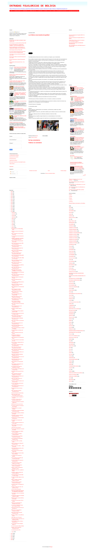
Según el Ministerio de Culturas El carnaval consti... (17, 444)
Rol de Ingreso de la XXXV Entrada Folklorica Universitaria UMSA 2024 (20, 67)
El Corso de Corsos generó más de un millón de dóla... (17, 314)
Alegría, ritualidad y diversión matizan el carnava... (16, 480)
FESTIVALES (71, 283)
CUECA (70, 259)
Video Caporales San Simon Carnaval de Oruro (16, 391)
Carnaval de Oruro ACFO (14, 156)
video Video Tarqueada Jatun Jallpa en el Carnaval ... (17, 258)
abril (12, 224)
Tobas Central (12, 163)
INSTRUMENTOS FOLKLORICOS (75, 293)
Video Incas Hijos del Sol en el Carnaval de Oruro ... (16, 379)
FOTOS (50, 10)
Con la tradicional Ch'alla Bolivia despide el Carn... (17, 439)
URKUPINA (45, 10)
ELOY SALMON (71, 269)
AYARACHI (71, 215)
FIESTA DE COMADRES (73, 286)
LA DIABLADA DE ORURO (14, 155)
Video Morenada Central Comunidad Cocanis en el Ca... (17, 395)
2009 (12, 538)
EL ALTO (70, 266)
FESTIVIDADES (71, 285)
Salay (70, 340)
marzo (13, 225)
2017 (12, 205)
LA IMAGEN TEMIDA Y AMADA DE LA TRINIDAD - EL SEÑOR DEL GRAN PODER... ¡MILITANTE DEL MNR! (20, 94)
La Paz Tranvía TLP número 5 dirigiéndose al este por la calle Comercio (79, 148)
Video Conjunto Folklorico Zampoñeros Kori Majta (15, 302)
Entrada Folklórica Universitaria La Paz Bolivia (77, 203)
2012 (12, 533)
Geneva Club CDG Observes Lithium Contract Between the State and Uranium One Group (79, 120)
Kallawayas (71, 298)
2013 (12, 211)
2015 (12, 208)
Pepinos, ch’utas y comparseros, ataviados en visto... (17, 468)
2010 (12, 536)
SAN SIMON (71, 344)
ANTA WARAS (71, 210)
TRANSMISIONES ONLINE (73, 366)
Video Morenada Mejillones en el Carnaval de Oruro (17, 326)
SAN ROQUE (71, 342)
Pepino (70, 322)
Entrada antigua (63, 170)
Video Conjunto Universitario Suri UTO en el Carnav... (17, 248)
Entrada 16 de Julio (72, 271)
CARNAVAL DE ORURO (17, 10)
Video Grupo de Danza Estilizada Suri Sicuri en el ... (17, 318)
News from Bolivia (73, 118)
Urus (70, 369)
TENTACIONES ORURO (73, 359)
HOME (11, 10)
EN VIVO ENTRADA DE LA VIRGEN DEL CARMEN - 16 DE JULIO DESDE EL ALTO (17, 45)
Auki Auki (70, 212)
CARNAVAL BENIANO (73, 229)
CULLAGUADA (71, 261)
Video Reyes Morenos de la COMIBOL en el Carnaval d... (16, 270)
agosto (13, 218)
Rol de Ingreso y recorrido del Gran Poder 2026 (18, 42)
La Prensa (71, 201)
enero (13, 531)
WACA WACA (71, 379)
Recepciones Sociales (73, 337)
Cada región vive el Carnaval (16, 517)
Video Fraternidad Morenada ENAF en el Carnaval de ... (17, 256)
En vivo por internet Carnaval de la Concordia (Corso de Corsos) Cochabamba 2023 (17, 52)
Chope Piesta (71, 251)
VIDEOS (54, 10)
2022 (12, 197)
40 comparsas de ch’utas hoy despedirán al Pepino (16, 367)
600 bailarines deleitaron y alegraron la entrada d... (16, 335)
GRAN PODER (40, 10)
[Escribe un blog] (44, 135)
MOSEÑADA (71, 313)
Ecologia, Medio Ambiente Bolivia (76, 108)
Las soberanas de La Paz (15, 529)
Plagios (70, 323)
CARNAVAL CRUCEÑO (73, 236)
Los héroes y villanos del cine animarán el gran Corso (16, 400)
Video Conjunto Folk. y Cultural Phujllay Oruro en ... (16, 292)
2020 (12, 200)
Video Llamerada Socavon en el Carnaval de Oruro (17, 323)
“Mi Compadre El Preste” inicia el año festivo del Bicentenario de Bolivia (79, 129)
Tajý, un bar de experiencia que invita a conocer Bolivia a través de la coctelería (79, 168)
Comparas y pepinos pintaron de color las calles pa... (17, 473)
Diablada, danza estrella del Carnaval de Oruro (16, 528)
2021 (12, 199)
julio (12, 219)
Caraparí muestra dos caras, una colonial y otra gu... (17, 487)
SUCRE (70, 352)
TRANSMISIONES (25, 10)
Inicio (49, 170)
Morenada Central (72, 310)
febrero (13, 227)
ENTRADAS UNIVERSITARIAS (74, 280)
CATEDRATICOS (72, 244)
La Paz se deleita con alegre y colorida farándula (16, 434)
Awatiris (70, 214)
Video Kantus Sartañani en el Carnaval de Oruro (16, 246)
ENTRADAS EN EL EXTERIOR (74, 278)
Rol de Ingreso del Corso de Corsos (73, 10)
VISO (70, 377)
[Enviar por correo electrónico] (42, 135)
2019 (12, 202)
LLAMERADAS (71, 305)
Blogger (51, 546)
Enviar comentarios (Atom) (50, 173)
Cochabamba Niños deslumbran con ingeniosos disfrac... (17, 519)
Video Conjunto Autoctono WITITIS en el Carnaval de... (17, 265)
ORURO (70, 318)
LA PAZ (70, 300)
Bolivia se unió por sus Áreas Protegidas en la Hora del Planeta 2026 (79, 110)
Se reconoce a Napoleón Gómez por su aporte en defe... (17, 506)
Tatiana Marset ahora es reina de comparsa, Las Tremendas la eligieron (76, 41)
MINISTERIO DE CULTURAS (74, 308)
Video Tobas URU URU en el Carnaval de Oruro (16, 268)
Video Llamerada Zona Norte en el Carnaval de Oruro (17, 352)
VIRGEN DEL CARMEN (73, 376)
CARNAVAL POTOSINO (73, 242)
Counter (70, 395)
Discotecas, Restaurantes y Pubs (76, 166)
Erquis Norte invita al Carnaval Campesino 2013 (16, 513)
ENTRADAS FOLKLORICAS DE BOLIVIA (33, 6)
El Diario (70, 194)
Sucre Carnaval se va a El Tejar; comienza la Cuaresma (17, 436)
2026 (12, 191)
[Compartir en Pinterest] (47, 135)
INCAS (70, 291)
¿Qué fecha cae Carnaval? (16, 427)
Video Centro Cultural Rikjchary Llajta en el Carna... (16, 251)
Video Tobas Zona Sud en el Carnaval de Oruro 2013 (16, 347)
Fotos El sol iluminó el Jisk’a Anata (17, 392)
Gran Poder (72, 155)
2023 (12, 196)
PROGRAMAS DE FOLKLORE (74, 332)
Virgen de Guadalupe (72, 374)
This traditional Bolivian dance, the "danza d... (77, 181)
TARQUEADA (71, 357)
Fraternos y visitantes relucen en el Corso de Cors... (17, 381)
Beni (70, 219)
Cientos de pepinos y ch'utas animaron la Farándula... (16, 482)
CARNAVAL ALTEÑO (72, 227)
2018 (12, 203)
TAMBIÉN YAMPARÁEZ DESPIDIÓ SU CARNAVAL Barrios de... (17, 239)
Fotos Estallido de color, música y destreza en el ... (17, 521)
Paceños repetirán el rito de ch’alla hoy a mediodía (17, 453)
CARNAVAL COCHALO (73, 234)
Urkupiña (70, 367)
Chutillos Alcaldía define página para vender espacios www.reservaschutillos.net (17, 81)
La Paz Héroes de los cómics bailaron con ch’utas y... (16, 463)
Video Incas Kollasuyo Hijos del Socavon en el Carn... (16, 260)
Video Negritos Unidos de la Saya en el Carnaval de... (17, 345)
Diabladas (70, 263)
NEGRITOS (71, 315)
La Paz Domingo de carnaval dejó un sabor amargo (17, 475)
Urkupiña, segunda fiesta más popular (16, 122)
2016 (12, 206)
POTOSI (70, 327)
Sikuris (70, 350)
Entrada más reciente (33, 170)
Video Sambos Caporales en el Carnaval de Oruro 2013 (16, 316)
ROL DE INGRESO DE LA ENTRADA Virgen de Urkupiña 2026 (20, 109)
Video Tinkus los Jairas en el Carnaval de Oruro (16, 263)
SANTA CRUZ (71, 345)
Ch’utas (70, 246)
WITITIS (70, 381)
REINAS (70, 339)
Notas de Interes (34, 137)
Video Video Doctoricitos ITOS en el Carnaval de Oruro (17, 275)
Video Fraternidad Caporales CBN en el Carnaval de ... (17, 244)
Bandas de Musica (72, 217)
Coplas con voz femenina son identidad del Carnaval (16, 503)
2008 (12, 539)
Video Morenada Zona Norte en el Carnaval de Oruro (17, 376)
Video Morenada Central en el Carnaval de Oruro (16, 360)
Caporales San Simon (13, 160)
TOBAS (70, 362)
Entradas (12, 171)
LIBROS (70, 303)
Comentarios (13, 173)
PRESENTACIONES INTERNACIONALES (76, 330)
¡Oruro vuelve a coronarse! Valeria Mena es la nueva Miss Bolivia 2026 (79, 88)
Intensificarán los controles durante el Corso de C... (17, 418)
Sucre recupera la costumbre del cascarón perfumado (17, 458)
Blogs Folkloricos (72, 220)
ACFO (70, 207)
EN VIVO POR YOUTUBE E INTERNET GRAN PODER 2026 (19, 127)
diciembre (13, 212)
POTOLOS (71, 325)
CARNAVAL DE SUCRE (73, 239)
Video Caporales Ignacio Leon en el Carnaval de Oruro (17, 357)
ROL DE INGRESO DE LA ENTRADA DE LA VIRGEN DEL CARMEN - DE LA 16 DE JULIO (17, 48)
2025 (12, 193)
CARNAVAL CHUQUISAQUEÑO (74, 232)
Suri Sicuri (71, 354)
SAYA (70, 347)
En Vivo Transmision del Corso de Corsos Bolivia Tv (17, 384)
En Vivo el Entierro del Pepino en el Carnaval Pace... (17, 369)
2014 (12, 209)
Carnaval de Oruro (13, 158)
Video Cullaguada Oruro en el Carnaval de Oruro (16, 306)
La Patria (70, 196)
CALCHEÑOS (71, 224)
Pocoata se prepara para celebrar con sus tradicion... (17, 432)
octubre (13, 215)
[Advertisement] (42, 20)
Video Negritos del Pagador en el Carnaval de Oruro (17, 364)
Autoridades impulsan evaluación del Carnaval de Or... (17, 416)
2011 (12, 535)
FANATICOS (71, 281)
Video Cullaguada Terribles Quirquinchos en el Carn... (16, 289)
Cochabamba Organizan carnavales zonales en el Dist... (17, 496)
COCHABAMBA (71, 254)
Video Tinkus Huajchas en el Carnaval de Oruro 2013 (16, 253)
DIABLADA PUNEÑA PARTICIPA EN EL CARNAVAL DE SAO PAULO (17, 491)
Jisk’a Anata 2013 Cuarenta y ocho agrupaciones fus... (17, 448)
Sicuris (70, 349)
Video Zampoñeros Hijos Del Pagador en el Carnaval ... (16, 374)
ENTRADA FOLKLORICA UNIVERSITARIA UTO (77, 275)
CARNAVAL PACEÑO (72, 241)
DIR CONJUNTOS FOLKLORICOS (62, 10)
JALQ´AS (70, 295)
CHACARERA (71, 249)
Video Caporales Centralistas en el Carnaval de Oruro (17, 350)
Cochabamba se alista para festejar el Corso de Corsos (17, 411)
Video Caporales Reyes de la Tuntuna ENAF (16, 294)
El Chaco (70, 268)
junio (13, 221)
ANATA (70, 209)
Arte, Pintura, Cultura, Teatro (75, 127)
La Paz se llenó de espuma (16, 489)
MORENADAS (71, 312)
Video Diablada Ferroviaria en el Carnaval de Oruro (17, 299)
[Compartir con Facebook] (46, 135)
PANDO (70, 320)
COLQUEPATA (71, 256)
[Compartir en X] (45, 135)
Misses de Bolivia (73, 86)
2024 (12, 194)
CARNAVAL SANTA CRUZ (32, 10)
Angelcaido (11, 166)
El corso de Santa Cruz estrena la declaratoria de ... (17, 461)
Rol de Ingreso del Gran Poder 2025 (16, 49)
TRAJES (70, 364)
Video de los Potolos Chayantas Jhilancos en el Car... (16, 285)
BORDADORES (71, 222)
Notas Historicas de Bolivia (75, 146)
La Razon (70, 199)
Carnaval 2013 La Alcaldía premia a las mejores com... (17, 282)
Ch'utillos (70, 247)
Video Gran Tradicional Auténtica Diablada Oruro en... (17, 355)
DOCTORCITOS (72, 264)
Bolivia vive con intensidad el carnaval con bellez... (16, 510)
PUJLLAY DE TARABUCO (73, 335)
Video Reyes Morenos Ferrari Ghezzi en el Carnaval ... (16, 297)
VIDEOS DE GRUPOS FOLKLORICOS (75, 372)
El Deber (70, 198)
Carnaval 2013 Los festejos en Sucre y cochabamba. (16, 465)
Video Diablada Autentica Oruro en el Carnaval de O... (17, 386)
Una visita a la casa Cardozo (19, 86)
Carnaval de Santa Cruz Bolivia (76, 162)
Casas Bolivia (72, 136)
